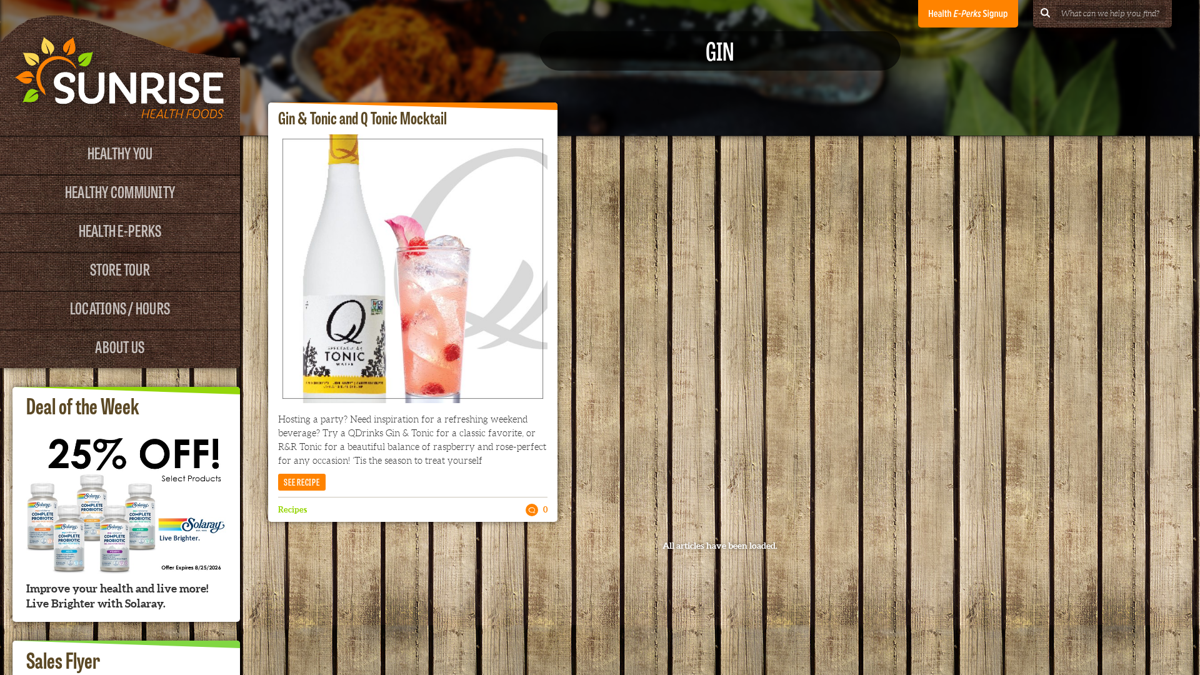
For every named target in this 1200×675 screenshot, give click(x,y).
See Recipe (302, 481)
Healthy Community (120, 191)
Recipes (292, 509)
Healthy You (120, 152)
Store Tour (120, 268)
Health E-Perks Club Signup (968, 14)
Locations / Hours (120, 307)
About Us (119, 346)
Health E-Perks (120, 230)
